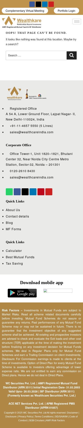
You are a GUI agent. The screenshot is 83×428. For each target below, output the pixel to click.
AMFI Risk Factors (55, 420)
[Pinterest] (40, 191)
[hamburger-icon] (76, 21)
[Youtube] (51, 4)
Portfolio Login (66, 11)
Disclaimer (72, 412)
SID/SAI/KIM (61, 416)
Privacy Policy (25, 416)
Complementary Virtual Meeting (25, 11)
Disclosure (11, 416)
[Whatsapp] (9, 191)
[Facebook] (32, 4)
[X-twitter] (38, 4)
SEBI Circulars (36, 420)
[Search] (72, 55)
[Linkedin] (44, 4)
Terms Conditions (44, 416)
